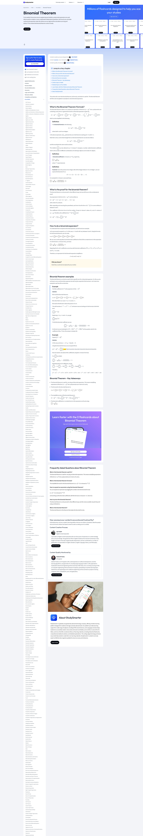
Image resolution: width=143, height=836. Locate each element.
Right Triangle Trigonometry (31, 790)
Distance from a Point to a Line (31, 304)
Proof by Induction (29, 707)
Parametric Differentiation (30, 641)
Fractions (27, 374)
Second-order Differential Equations (32, 823)
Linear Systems (28, 531)
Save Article (35, 63)
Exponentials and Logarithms (31, 343)
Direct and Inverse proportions (31, 292)
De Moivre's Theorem (30, 265)
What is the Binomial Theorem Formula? (62, 71)
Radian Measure (29, 741)
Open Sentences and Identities (31, 621)
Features (71, 2)
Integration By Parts (29, 476)
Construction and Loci (30, 231)
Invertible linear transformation (31, 498)
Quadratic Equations (29, 725)
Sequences (28, 833)
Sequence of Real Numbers (31, 831)
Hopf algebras (28, 445)
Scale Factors (28, 811)
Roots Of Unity (28, 794)
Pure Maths (27, 99)
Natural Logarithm (29, 600)
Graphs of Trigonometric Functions (32, 415)
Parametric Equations (30, 643)
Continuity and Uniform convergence (32, 233)
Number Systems (29, 613)
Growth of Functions (29, 427)
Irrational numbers (29, 500)
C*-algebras (28, 180)
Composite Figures (29, 216)
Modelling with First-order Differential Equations (35, 578)
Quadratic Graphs (29, 729)
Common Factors (29, 204)
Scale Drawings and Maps (30, 809)
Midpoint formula (29, 570)
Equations (27, 327)
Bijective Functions (29, 170)
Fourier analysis (29, 368)
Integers (27, 466)
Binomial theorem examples (59, 78)
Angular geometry (29, 149)
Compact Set (28, 210)
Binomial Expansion (29, 174)
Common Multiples (29, 206)
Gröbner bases (28, 429)
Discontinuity (28, 296)
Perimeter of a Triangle (30, 658)
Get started (27, 29)
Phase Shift (28, 664)
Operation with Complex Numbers (32, 623)
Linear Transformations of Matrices (32, 535)
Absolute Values (29, 106)
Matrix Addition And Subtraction (32, 555)
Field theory (28, 355)
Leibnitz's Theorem (29, 519)
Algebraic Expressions (30, 121)
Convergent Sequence (30, 241)
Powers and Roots (29, 684)
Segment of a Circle (29, 827)
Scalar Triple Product (29, 807)
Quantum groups (29, 737)
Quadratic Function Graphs (31, 727)
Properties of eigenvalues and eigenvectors (34, 717)
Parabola (27, 637)
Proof (27, 698)
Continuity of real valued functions (32, 237)
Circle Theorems (29, 190)
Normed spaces (28, 606)
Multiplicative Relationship (31, 596)
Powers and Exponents (30, 682)
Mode (27, 576)
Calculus (27, 83)
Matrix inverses (28, 562)
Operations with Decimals (30, 627)
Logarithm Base (28, 541)
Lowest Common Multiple (30, 549)
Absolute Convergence (30, 104)
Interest (27, 484)
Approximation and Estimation (31, 151)
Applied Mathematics (30, 81)
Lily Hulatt (74, 57)
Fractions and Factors (30, 378)
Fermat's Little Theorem (30, 353)
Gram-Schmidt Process (30, 400)
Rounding (27, 800)
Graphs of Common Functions (31, 413)
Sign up (116, 2)
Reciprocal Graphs (29, 766)
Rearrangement (28, 764)
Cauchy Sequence (29, 182)
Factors (27, 351)
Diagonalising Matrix (29, 278)
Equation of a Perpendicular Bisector (32, 323)
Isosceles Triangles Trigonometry (32, 502)
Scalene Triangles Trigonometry (31, 813)
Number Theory (29, 615)
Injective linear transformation (31, 462)
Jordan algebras (29, 506)
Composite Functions (30, 218)
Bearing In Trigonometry (30, 169)
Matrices (27, 553)
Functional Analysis (29, 386)
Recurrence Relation (29, 768)
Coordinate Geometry (30, 247)
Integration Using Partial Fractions (32, 480)
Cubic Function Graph (30, 259)
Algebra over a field (29, 120)
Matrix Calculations (29, 557)
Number (27, 609)
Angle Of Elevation (29, 143)
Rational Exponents (29, 752)
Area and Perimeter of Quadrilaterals (32, 153)
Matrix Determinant (29, 558)
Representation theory (30, 780)
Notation (27, 607)
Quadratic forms (29, 731)
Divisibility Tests (29, 308)
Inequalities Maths (29, 457)
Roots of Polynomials (30, 798)
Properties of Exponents (30, 711)
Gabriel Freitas (74, 60)
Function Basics (28, 384)
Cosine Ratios (28, 253)
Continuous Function (30, 239)
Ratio (27, 749)
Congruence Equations (30, 225)
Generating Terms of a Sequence (32, 394)
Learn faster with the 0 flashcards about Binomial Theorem (67, 87)
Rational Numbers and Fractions (32, 756)
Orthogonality (28, 635)
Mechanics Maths (29, 95)
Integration (28, 474)
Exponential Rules (29, 341)
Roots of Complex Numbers (31, 796)
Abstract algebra (29, 108)
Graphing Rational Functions (31, 404)
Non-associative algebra (30, 604)
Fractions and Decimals (30, 376)
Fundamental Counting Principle (32, 390)
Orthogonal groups (29, 633)
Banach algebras (29, 165)
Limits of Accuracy (29, 523)
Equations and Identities (30, 329)
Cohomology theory (29, 200)
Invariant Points (29, 488)
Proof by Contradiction (30, 702)
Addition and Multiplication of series (32, 110)
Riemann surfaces (29, 786)
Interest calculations (29, 486)
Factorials (27, 345)
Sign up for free (113, 16)
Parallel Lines (28, 639)
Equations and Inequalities (31, 331)
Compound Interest (29, 221)
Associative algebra (29, 161)
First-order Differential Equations (32, 364)
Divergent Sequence (29, 306)
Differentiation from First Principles (32, 288)
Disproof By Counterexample (31, 300)
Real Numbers (28, 762)
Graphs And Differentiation (31, 410)
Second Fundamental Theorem (31, 819)
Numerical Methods (29, 617)
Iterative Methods (29, 504)
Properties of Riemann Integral (31, 713)
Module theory (28, 582)
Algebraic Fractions (29, 123)
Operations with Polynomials (31, 629)
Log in (80, 457)
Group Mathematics (29, 421)
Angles (27, 145)
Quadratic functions (29, 733)
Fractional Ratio (29, 372)
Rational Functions (29, 754)
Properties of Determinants (31, 709)
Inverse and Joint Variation (31, 492)
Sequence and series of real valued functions (34, 829)
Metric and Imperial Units (30, 568)
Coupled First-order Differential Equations (33, 257)
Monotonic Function (29, 590)
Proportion (28, 719)
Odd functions (28, 619)
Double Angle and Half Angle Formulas (33, 312)
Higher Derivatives (29, 435)
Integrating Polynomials (30, 470)
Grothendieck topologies (30, 419)
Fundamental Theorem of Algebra (32, 392)
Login (109, 2)
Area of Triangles (29, 155)
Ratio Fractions (28, 751)
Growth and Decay (29, 425)
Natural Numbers (29, 602)
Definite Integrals (29, 268)
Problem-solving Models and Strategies (33, 690)
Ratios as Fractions (29, 760)
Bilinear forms (28, 172)
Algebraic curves (29, 131)
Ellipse (27, 317)
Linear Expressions (29, 529)
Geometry (27, 90)
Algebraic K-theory (29, 125)
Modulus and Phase (29, 586)
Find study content (60, 2)
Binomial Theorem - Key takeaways (61, 80)
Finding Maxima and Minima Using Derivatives (34, 357)
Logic (27, 543)
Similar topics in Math (57, 82)
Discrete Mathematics (30, 88)
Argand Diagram (29, 157)
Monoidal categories (29, 588)
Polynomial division (29, 674)
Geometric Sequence (29, 396)
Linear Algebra (28, 525)
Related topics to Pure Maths (59, 85)
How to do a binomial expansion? (60, 76)
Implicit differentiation (30, 451)
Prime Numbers (28, 688)
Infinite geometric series (30, 459)
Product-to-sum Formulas (30, 696)
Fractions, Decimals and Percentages (32, 382)
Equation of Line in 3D (30, 321)
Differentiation (28, 284)
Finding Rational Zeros (30, 359)
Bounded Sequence (29, 178)
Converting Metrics (29, 243)
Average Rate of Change (30, 163)
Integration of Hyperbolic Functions (32, 482)
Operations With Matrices (30, 625)
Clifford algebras (29, 196)
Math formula (28, 551)
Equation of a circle (29, 325)
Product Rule (28, 692)
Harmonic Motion (29, 431)
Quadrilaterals (28, 735)
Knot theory (28, 508)
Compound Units (29, 223)
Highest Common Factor (30, 437)
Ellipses (27, 319)
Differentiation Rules (29, 286)
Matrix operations (29, 564)
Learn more (55, 642)
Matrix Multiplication (29, 560)
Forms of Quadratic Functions (31, 366)
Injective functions (29, 461)
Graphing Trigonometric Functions (32, 406)
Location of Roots (29, 539)
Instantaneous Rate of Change (31, 464)
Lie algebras (28, 521)
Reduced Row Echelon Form (31, 772)
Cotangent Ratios (29, 255)
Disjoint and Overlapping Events (32, 298)
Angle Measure (28, 139)
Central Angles (28, 186)
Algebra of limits (29, 118)
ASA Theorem (28, 102)
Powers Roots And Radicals (31, 680)
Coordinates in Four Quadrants (31, 249)
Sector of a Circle (29, 825)
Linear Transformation (30, 533)
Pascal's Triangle (29, 653)
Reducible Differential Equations (32, 774)
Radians (27, 743)
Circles (27, 192)
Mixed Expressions (29, 574)
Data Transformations (30, 263)
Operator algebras (29, 631)
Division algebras (29, 310)
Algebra (27, 116)
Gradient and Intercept (30, 398)
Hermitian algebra (29, 433)
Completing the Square (30, 212)
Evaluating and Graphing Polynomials (33, 335)
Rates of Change (29, 747)
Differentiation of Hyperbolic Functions (33, 290)
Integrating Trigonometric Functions (32, 472)
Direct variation (28, 294)
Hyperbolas (28, 447)
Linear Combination (29, 527)
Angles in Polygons (29, 147)
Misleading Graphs (29, 572)
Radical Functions (29, 745)
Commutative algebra (30, 208)
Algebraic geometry (29, 133)
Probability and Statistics (31, 97)
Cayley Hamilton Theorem (30, 184)
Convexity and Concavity (30, 245)
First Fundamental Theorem (31, 363)
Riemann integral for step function (32, 784)
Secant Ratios (28, 817)
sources (56, 60)
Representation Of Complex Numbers (33, 778)
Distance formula (29, 302)
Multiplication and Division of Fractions (33, 594)
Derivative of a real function (31, 270)
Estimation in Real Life (30, 333)
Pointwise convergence (30, 668)
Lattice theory (28, 511)
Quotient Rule (28, 739)
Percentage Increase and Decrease (32, 656)
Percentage (28, 654)
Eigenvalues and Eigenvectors (31, 315)
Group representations (30, 423)
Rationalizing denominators (31, 758)
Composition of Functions (30, 219)
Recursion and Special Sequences (32, 770)
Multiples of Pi (28, 592)
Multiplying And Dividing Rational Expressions (34, 598)
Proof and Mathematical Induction (32, 700)
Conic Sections (28, 227)
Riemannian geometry (30, 788)
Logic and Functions (29, 92)
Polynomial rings (29, 676)
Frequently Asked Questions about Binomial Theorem (66, 89)
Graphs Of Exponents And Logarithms (33, 412)
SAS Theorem (28, 801)
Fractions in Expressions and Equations (33, 380)
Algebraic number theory (30, 135)
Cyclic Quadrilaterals (29, 261)
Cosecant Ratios (29, 251)
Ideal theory (28, 449)
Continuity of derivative (30, 235)
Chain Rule (28, 188)
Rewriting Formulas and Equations (32, 782)
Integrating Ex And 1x (29, 468)
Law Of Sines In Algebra (30, 515)
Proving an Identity (29, 721)
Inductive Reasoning (29, 455)
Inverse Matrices (29, 490)
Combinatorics (28, 202)
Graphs (27, 408)
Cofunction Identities (29, 198)
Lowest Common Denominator (31, 547)
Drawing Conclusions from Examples (32, 314)
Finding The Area (29, 361)
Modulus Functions (29, 584)
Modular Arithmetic (29, 580)
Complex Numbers (29, 214)
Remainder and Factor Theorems (32, 776)
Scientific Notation (29, 815)
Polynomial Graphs (29, 672)
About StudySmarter (57, 91)
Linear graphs (28, 537)
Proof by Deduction (29, 703)
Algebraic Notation (29, 127)
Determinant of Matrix (30, 274)
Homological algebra (29, 441)
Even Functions (28, 337)
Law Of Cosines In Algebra (30, 513)
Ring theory (28, 792)
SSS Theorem (28, 803)
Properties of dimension (30, 715)
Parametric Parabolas (30, 649)
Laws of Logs (28, 517)
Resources (80, 2)
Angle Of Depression (29, 141)
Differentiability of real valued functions (33, 280)
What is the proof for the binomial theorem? (63, 73)
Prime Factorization (29, 686)
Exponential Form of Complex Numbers (33, 339)
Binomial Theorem (29, 176)
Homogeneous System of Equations (32, 439)
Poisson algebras (29, 670)
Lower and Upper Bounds (30, 545)
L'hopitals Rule (28, 509)
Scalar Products (29, 805)
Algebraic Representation (30, 129)
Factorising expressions (30, 349)
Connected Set (28, 229)
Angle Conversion (29, 137)
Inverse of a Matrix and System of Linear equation (35, 496)
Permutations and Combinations (32, 660)
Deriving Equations (29, 272)
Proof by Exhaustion (29, 705)
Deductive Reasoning (29, 267)
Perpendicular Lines (29, 662)
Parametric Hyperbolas (30, 645)
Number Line (28, 611)
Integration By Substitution (31, 478)
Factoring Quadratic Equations (31, 347)
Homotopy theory (29, 443)
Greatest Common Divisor (30, 417)
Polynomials (28, 678)
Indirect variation (29, 453)
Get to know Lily (55, 545)
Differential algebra (29, 282)
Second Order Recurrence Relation (32, 821)
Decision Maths (28, 85)
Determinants (28, 276)
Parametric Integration (30, 647)
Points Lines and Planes (30, 666)
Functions (27, 388)
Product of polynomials (30, 694)
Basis (27, 167)
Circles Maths (28, 194)
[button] (24, 44)
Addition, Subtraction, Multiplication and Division (35, 114)
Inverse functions (29, 494)
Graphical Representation (30, 402)
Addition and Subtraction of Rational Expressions (35, 112)
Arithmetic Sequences (30, 159)
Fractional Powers (29, 370)
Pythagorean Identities (30, 723)
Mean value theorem (29, 566)
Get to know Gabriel (56, 574)
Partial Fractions (29, 651)
